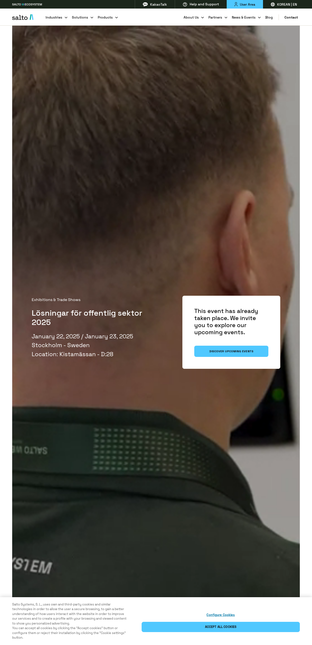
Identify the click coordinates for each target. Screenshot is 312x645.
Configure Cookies (220, 615)
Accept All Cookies (220, 627)
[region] (156, 621)
